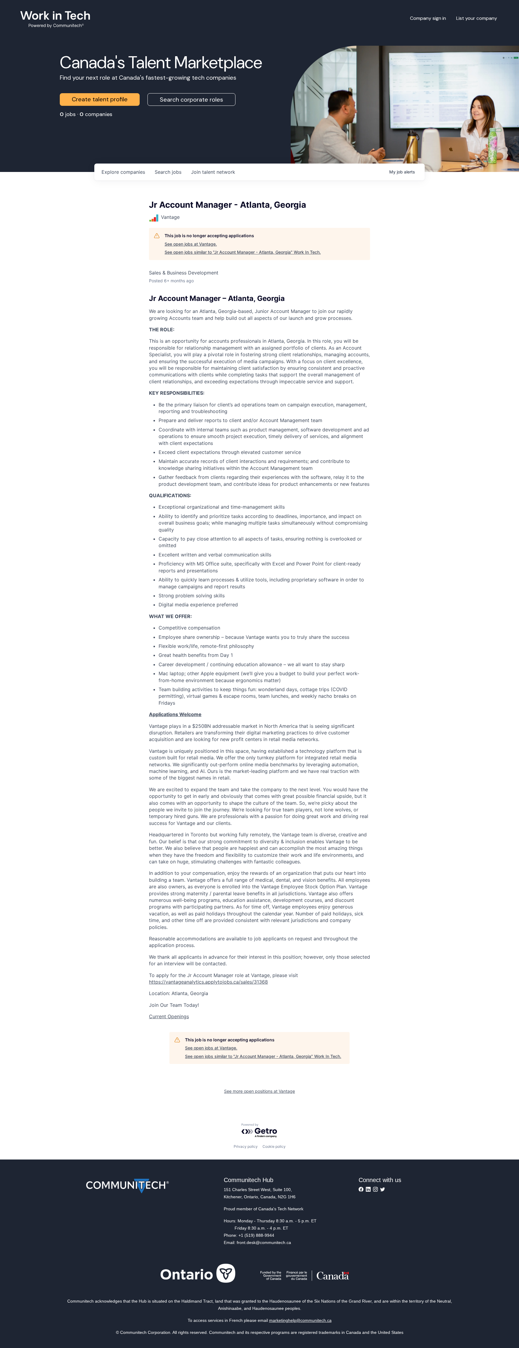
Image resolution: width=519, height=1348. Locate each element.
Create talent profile (100, 99)
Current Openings (169, 1016)
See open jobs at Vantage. (191, 244)
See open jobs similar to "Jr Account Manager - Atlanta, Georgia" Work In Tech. (243, 252)
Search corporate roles (191, 99)
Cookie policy (274, 1146)
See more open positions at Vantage (259, 1091)
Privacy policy (246, 1146)
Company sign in (428, 18)
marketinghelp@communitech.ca (300, 1320)
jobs (168, 172)
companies (123, 172)
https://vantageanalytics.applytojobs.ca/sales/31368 (208, 982)
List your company (476, 18)
